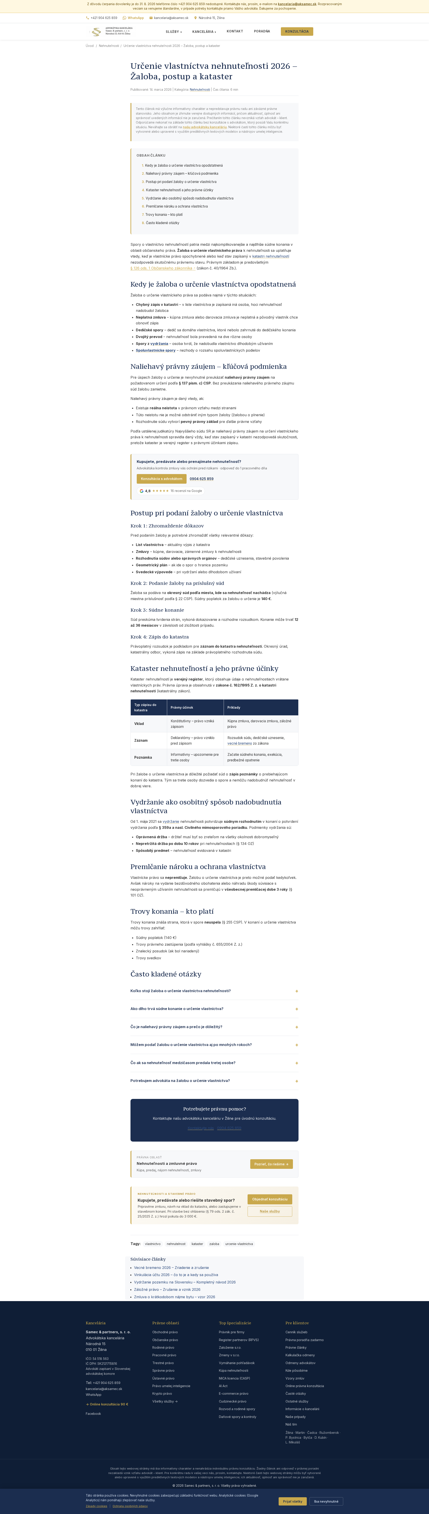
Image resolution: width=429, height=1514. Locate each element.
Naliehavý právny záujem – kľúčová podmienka (182, 173)
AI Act (223, 1386)
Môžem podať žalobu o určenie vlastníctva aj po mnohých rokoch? (191, 1044)
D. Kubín (320, 1437)
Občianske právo (165, 1340)
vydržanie (171, 821)
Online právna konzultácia (305, 1386)
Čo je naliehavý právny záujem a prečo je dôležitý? (176, 1027)
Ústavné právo (163, 1378)
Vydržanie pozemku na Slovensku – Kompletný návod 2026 (185, 1282)
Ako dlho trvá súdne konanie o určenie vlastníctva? (176, 1008)
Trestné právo (163, 1363)
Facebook (93, 1413)
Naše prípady (296, 1417)
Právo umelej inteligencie (171, 1386)
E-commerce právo (233, 1393)
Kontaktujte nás (201, 1128)
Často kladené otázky (162, 223)
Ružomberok (329, 1432)
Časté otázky (296, 1393)
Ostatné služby (297, 1401)
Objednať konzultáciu (270, 1199)
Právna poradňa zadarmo (305, 1340)
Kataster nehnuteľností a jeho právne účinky (179, 190)
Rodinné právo (163, 1347)
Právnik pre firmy (231, 1332)
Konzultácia (297, 31)
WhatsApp (136, 18)
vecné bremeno (239, 743)
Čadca (312, 1432)
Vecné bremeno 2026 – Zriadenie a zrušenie (171, 1267)
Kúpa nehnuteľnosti (233, 1370)
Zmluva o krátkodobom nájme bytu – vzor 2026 (174, 1297)
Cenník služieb (296, 1332)
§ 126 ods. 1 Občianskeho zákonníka (161, 268)
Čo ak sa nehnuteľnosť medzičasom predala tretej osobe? (183, 1062)
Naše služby (270, 1211)
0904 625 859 (202, 479)
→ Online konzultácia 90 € (107, 1404)
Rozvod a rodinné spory (237, 1409)
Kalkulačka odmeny (300, 1355)
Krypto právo (162, 1393)
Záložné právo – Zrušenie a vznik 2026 (167, 1289)
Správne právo (163, 1370)
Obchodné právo (165, 1332)
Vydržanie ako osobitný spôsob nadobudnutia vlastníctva (189, 198)
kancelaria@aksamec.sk (297, 4)
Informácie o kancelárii (302, 1409)
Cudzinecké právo (232, 1401)
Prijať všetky (292, 1501)
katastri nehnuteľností (270, 256)
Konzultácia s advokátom (161, 479)
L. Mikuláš (293, 1442)
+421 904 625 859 (104, 18)
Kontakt (235, 31)
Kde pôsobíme (297, 1370)
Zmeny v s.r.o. (229, 1355)
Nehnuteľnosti (109, 46)
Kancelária (204, 32)
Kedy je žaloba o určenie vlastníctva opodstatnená (184, 165)
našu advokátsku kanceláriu (205, 127)
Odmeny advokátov (300, 1363)
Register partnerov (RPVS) (239, 1340)
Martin (300, 1432)
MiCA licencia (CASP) (234, 1378)
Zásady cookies (96, 1506)
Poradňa (262, 31)
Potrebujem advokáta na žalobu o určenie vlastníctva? (180, 1080)
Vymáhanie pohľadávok (237, 1363)
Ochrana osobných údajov (130, 1506)
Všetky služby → (165, 1401)
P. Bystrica (293, 1437)
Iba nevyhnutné (326, 1501)
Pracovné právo (164, 1355)
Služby (174, 32)
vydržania (159, 343)
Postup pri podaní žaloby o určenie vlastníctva (181, 182)
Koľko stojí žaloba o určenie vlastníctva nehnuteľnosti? (180, 991)
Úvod (90, 46)
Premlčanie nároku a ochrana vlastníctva (177, 206)
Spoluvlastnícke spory (156, 350)
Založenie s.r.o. (230, 1347)
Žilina (289, 1432)
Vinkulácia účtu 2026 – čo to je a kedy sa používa (176, 1275)
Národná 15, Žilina (211, 18)
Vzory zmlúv (295, 1378)
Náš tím (291, 1424)
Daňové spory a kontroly (237, 1417)
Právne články (296, 1347)
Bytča (308, 1437)
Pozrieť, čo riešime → (271, 1164)
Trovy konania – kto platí (164, 214)
